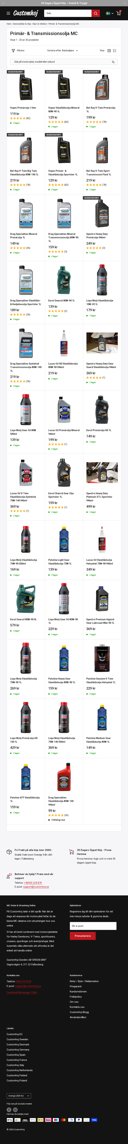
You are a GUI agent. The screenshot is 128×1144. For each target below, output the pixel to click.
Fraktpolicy (76, 996)
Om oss (74, 1001)
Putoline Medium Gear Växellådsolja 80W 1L (98, 740)
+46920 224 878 (33, 882)
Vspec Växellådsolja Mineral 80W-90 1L (64, 109)
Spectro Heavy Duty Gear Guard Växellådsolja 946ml (101, 365)
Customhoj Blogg (79, 1012)
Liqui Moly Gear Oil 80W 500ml (23, 432)
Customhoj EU (14, 1034)
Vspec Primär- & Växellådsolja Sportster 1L (63, 173)
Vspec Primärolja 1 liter (23, 107)
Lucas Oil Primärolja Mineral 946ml (64, 432)
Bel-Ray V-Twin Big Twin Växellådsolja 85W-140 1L (24, 173)
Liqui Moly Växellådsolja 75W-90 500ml (23, 562)
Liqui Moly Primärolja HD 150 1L (24, 740)
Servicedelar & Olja (22, 24)
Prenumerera (83, 935)
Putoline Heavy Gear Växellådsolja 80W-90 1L (61, 680)
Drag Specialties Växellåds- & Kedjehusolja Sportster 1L (25, 302)
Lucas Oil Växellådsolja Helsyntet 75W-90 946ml (99, 562)
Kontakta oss (77, 1007)
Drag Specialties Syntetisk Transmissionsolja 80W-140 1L (26, 367)
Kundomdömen (78, 991)
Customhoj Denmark (18, 1044)
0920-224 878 (23, 981)
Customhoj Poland (17, 1080)
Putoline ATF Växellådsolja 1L (25, 799)
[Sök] (96, 13)
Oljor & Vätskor (39, 24)
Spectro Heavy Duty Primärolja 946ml (97, 236)
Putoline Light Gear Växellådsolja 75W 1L (60, 562)
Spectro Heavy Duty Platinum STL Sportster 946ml (99, 497)
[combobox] (68, 13)
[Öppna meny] (8, 13)
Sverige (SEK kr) (16, 1096)
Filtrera (20, 50)
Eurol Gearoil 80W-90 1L (61, 300)
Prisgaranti (76, 986)
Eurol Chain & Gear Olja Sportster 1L (61, 495)
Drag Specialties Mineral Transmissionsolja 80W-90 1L (63, 237)
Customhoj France (17, 1059)
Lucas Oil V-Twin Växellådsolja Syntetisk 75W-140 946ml (23, 497)
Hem (9, 24)
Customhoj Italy (15, 1065)
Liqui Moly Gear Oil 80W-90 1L (63, 621)
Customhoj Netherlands (20, 1070)
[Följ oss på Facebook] (9, 1109)
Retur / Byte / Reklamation (84, 981)
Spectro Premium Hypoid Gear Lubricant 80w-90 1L (100, 621)
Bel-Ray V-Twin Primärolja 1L (100, 109)
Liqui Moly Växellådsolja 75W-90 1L (23, 680)
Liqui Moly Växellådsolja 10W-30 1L (99, 302)
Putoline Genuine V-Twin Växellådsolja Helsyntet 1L (101, 680)
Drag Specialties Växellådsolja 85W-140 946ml (61, 801)
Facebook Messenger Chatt (22, 992)
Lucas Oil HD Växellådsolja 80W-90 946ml (63, 365)
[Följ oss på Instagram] (15, 1109)
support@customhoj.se (36, 886)
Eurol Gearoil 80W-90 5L (23, 619)
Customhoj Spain (16, 1054)
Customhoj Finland (17, 1075)
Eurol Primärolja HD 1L (98, 430)
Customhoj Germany (18, 1049)
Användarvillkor (78, 1017)
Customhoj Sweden (17, 1039)
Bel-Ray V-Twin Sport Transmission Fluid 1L (98, 173)
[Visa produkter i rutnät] (109, 50)
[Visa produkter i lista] (114, 50)
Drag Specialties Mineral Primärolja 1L (23, 236)
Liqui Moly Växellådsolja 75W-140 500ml (61, 740)
